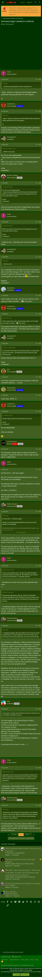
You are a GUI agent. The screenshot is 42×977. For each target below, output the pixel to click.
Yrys (6, 885)
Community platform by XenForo (17, 965)
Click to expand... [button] (21, 532)
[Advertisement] (21, 47)
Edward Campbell (10, 864)
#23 (40, 144)
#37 (40, 626)
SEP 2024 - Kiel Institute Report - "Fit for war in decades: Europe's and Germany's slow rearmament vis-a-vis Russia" (22, 872)
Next (27, 834)
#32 (40, 411)
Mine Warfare (11, 892)
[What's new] (36, 2)
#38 (40, 709)
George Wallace (9, 877)
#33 (40, 449)
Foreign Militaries (20, 853)
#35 (40, 511)
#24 (40, 183)
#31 (40, 395)
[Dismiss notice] (39, 8)
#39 (40, 768)
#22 (40, 111)
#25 (40, 222)
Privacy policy (24, 960)
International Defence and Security (25, 877)
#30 (40, 377)
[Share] (36, 79)
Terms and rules (14, 960)
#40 (40, 805)
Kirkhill (7, 894)
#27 (40, 295)
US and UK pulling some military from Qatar (23, 883)
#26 (40, 257)
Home (36, 960)
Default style (7, 957)
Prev (14, 834)
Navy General (14, 894)
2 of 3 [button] (21, 834)
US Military (12, 885)
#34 (40, 469)
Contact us (4, 960)
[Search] (40, 2)
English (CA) (17, 957)
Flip (4, 24)
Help (31, 960)
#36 (40, 566)
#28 (40, 314)
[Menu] (2, 2)
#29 (40, 343)
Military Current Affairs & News (25, 864)
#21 (40, 79)
